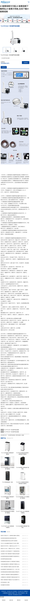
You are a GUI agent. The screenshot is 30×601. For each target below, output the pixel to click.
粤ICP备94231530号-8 (17, 594)
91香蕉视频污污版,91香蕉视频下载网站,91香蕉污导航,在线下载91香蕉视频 (14, 9)
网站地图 (2, 597)
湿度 (25, 182)
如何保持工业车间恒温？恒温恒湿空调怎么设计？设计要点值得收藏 (11, 551)
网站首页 (3, 600)
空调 (13, 259)
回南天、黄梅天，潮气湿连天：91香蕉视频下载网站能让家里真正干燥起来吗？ (11, 548)
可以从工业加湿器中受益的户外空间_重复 (10, 543)
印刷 (2, 251)
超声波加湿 (17, 174)
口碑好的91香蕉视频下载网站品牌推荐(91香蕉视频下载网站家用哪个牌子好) (11, 574)
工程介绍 (4, 67)
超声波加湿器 (17, 188)
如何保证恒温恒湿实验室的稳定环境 (8, 538)
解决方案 (11, 600)
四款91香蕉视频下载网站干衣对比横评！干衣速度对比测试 (11, 579)
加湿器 (15, 176)
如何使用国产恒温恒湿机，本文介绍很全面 (11, 569)
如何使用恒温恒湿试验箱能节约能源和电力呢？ (11, 556)
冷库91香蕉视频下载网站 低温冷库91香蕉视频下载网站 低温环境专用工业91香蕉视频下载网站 (11, 566)
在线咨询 (26, 62)
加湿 (17, 196)
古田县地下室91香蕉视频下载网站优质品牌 (10, 553)
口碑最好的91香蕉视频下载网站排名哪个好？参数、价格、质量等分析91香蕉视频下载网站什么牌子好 (11, 577)
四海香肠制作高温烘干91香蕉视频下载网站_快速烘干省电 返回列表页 (11, 561)
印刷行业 (3, 349)
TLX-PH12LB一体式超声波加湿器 (11, 429)
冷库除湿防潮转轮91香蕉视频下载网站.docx (10, 564)
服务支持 (18, 600)
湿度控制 (10, 416)
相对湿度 (17, 205)
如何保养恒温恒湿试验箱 (6, 559)
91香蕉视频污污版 (11, 174)
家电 (21, 259)
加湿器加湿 (14, 201)
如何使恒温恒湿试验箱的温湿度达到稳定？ (11, 572)
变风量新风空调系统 (5, 585)
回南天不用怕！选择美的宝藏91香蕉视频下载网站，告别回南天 (11, 535)
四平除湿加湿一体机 (5, 582)
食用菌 (8, 299)
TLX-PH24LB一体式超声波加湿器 (11, 431)
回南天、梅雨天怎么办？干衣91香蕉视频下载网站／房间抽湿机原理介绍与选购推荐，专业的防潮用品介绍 (11, 546)
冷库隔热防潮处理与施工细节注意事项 (9, 540)
